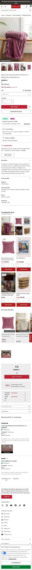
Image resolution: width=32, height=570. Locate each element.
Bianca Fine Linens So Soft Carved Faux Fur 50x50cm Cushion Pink (8, 335)
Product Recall (7, 531)
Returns (5, 525)
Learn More (8, 133)
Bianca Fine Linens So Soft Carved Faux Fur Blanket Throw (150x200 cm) (22, 335)
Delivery (6, 522)
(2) (2, 82)
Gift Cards (6, 519)
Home (2, 15)
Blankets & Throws (27, 15)
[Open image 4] (23, 67)
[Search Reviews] (29, 407)
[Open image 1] (4, 67)
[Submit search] (5, 6)
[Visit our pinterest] (24, 505)
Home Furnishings (17, 15)
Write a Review (5, 84)
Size (2, 90)
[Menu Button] (1, 6)
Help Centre (7, 516)
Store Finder (7, 514)
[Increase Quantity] (12, 101)
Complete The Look (16, 111)
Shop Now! (7, 155)
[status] (7, 101)
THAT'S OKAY (16, 567)
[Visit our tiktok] (20, 505)
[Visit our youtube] (11, 505)
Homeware (8, 15)
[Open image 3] (16, 67)
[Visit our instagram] (7, 505)
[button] (7, 448)
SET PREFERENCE (16, 563)
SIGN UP (6, 497)
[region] (16, 557)
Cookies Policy (12, 559)
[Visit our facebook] (15, 505)
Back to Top (16, 478)
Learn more (27, 124)
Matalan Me (7, 528)
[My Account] (26, 6)
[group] (4, 341)
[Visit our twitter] (2, 505)
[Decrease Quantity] (3, 101)
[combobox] (16, 94)
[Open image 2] (10, 67)
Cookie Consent (7, 534)
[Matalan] (16, 6)
